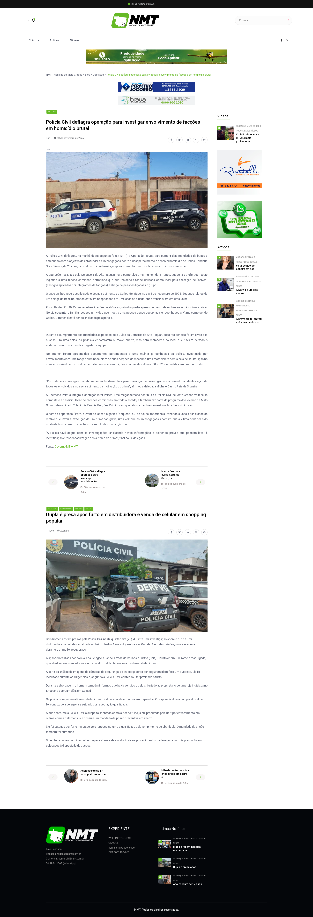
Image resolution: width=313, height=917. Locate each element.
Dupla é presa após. (185, 867)
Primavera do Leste (246, 310)
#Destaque (52, 111)
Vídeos (74, 40)
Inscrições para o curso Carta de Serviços (171, 475)
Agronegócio (243, 277)
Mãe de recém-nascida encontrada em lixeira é (175, 774)
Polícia (240, 131)
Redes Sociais (250, 262)
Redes (247, 131)
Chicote (34, 40)
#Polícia (78, 509)
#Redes (88, 509)
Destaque (241, 126)
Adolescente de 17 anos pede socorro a (93, 772)
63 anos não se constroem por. (245, 267)
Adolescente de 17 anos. (188, 884)
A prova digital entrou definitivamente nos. (249, 320)
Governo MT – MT (66, 446)
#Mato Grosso (66, 509)
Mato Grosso (254, 126)
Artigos (55, 40)
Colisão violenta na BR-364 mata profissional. (247, 138)
